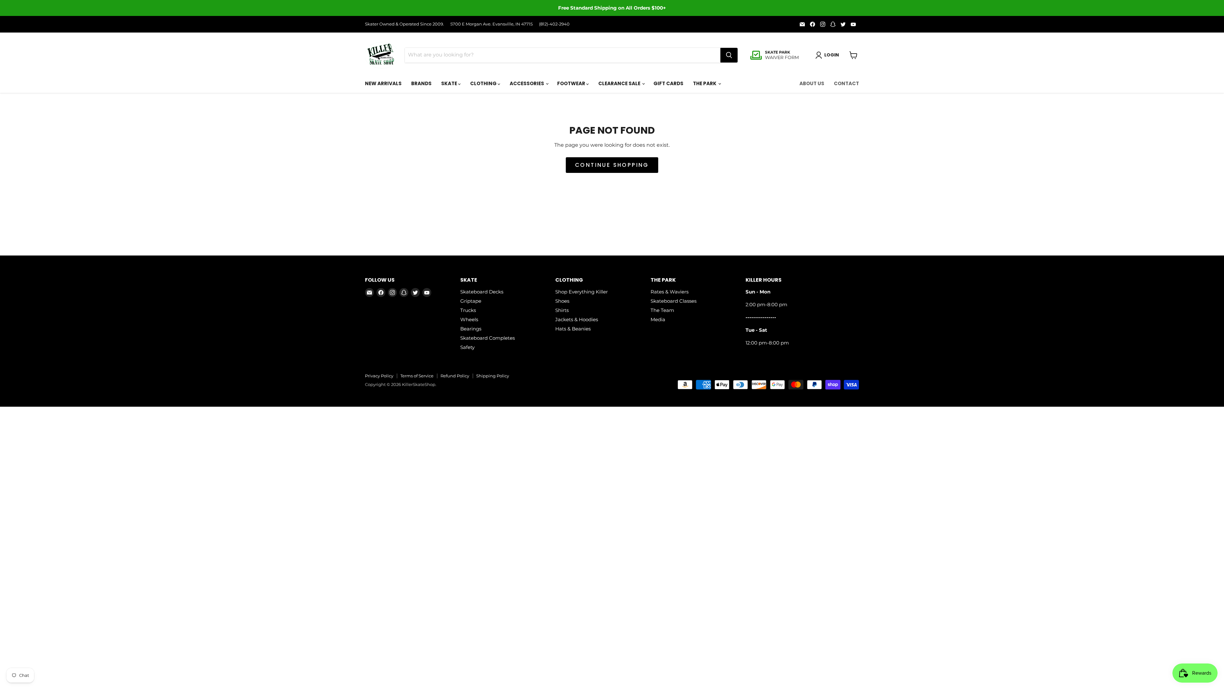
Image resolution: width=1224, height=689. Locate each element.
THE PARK (705, 83)
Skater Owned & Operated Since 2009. (404, 24)
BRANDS (421, 83)
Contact (846, 83)
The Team (662, 310)
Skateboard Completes (487, 338)
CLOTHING (484, 83)
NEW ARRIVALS (383, 83)
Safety (467, 347)
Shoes (562, 301)
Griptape (470, 301)
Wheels (469, 319)
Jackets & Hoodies (576, 319)
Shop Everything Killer (581, 292)
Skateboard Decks (481, 292)
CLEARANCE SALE (619, 83)
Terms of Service (416, 375)
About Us (811, 83)
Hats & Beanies (573, 329)
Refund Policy (455, 375)
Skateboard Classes (673, 301)
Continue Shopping (612, 165)
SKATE (449, 83)
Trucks (468, 310)
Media (658, 319)
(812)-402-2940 (554, 24)
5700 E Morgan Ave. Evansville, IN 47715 (491, 24)
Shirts (562, 310)
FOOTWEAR (571, 83)
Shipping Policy (492, 375)
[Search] (729, 55)
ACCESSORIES (527, 83)
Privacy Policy (379, 375)
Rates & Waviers (669, 292)
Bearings (470, 329)
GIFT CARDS (668, 83)
